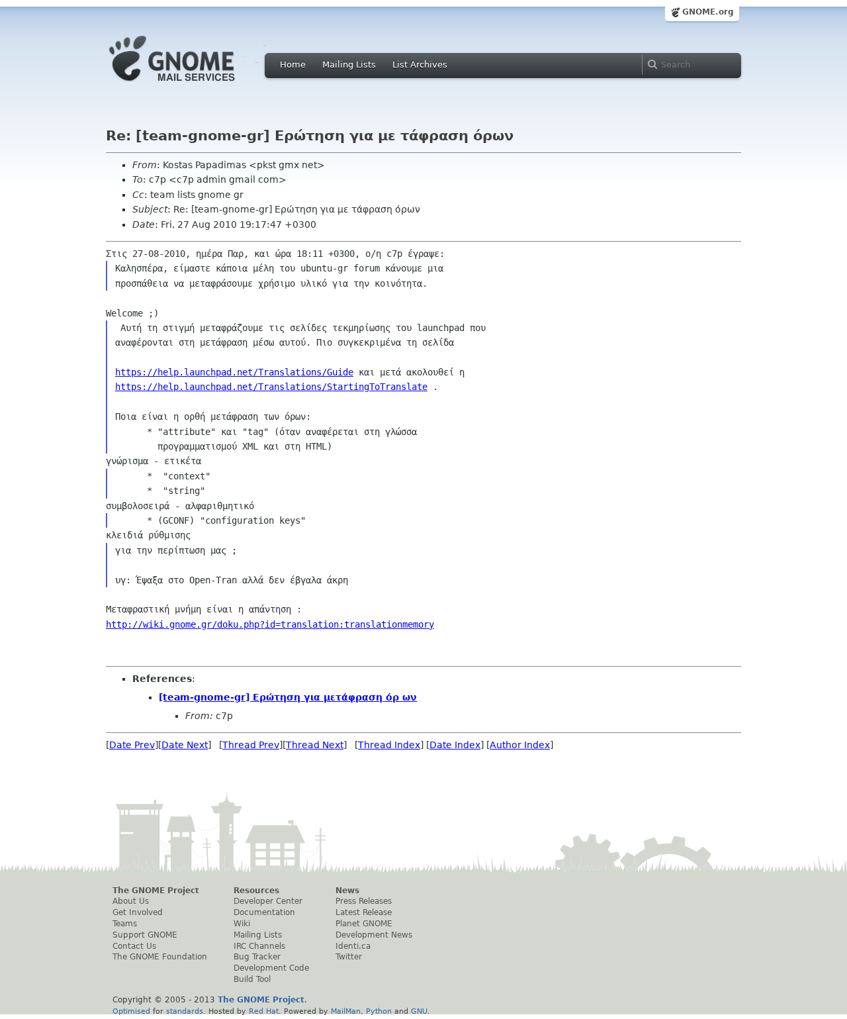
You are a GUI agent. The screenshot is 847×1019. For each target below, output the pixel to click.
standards (184, 1011)
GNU (419, 1011)
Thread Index (389, 745)
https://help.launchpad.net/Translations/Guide (234, 372)
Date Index (454, 745)
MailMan (346, 1011)
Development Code (271, 968)
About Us (130, 901)
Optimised (131, 1011)
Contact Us (134, 946)
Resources (256, 890)
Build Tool (252, 979)
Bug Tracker (257, 956)
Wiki (242, 923)
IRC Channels (259, 946)
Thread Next (314, 745)
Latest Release (363, 912)
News (347, 890)
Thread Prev (250, 745)
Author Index (520, 745)
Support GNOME (144, 935)
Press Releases (363, 901)
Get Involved (137, 912)
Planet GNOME (363, 923)
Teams (124, 923)
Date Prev (132, 745)
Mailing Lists (349, 65)
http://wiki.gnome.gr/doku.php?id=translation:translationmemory (270, 624)
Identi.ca (353, 946)
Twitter (348, 956)
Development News (373, 935)
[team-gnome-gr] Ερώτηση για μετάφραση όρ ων (288, 697)
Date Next (184, 745)
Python (379, 1011)
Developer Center (268, 901)
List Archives (419, 65)
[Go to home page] (191, 85)
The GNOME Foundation (159, 956)
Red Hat (264, 1011)
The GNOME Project (155, 890)
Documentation (264, 912)
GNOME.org (708, 12)
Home (293, 65)
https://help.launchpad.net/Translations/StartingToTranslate (271, 386)
